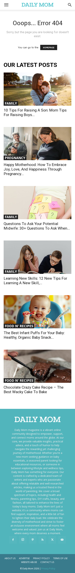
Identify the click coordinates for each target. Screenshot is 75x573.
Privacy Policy (41, 558)
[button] (70, 5)
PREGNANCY (15, 158)
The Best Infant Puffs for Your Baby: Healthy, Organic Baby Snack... (34, 335)
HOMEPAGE (48, 47)
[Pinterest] (32, 539)
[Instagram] (22, 539)
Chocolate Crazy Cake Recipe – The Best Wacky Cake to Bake (34, 389)
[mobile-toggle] (6, 5)
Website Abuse (29, 562)
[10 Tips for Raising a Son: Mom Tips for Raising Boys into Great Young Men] (37, 89)
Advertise (24, 558)
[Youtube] (62, 539)
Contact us (47, 562)
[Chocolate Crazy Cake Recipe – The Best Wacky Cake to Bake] (37, 366)
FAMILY (11, 103)
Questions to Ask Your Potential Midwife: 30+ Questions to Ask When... (37, 226)
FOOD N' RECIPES (19, 326)
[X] (52, 539)
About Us (10, 558)
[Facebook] (13, 539)
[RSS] (42, 539)
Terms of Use (60, 558)
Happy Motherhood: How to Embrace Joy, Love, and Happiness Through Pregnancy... (35, 169)
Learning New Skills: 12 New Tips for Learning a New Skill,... (35, 280)
